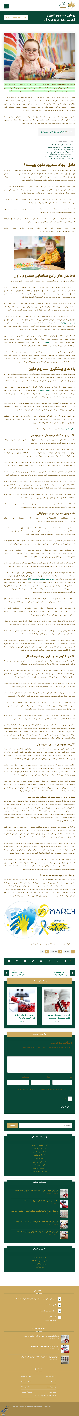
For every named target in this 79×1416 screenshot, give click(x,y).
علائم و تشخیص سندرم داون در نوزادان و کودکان (57, 157)
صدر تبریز (67, 952)
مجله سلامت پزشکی (39, 1257)
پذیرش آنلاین (39, 1267)
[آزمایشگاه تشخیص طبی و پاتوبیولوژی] (67, 5)
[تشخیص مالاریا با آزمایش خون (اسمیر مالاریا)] (64, 1204)
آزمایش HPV (38, 1165)
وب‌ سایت (25, 1077)
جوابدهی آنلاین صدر (39, 1264)
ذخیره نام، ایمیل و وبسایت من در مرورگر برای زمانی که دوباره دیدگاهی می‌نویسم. (43, 1089)
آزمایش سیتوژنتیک (68, 323)
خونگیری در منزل (38, 1148)
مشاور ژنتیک (45, 390)
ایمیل (47, 1077)
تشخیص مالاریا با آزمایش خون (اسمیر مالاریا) (40, 1200)
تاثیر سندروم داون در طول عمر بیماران (60, 159)
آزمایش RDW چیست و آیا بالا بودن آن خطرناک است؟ (37, 1231)
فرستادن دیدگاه (64, 1107)
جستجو (12, 1125)
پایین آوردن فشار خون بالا (38, 1171)
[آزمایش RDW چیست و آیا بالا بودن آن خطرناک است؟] (64, 1235)
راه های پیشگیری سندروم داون (61, 150)
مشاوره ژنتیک (38, 1158)
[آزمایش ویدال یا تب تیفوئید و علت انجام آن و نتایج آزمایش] (64, 1214)
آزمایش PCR (45, 342)
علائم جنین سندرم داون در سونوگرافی (60, 154)
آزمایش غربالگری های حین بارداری (53, 131)
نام (70, 1077)
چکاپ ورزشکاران (38, 1162)
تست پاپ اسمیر (38, 1152)
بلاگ (42, 952)
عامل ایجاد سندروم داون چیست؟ (61, 145)
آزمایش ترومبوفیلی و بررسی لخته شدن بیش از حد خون (36, 1190)
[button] (6, 6)
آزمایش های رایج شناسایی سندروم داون (59, 147)
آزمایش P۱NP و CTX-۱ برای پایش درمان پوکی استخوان (37, 1221)
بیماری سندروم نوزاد (68, 429)
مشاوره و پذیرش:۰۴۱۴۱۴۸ (39, 1261)
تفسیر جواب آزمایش (38, 1145)
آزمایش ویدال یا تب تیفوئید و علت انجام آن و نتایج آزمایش (34, 1211)
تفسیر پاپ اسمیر (38, 1168)
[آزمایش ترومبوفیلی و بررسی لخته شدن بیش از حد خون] (64, 1193)
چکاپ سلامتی (38, 1155)
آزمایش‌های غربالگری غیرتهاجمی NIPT (41, 579)
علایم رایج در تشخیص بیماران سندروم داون (58, 152)
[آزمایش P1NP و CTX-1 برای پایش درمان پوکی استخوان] (64, 1224)
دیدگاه (69, 1054)
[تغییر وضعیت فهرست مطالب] (70, 142)
